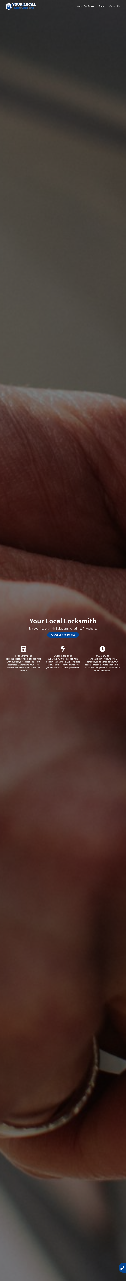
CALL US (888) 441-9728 (64, 634)
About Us (103, 6)
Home (79, 6)
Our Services (89, 6)
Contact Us (114, 6)
